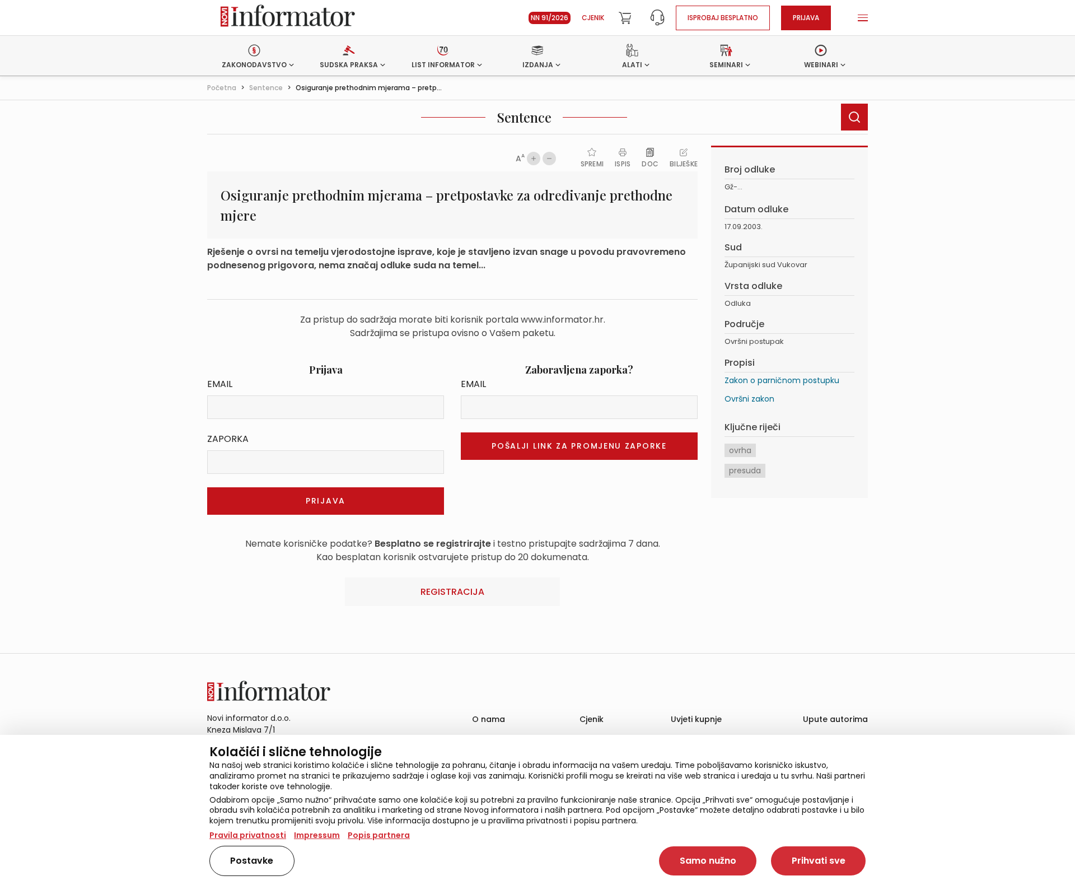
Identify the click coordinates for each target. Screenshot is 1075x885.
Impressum (317, 835)
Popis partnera (379, 835)
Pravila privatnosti (247, 835)
